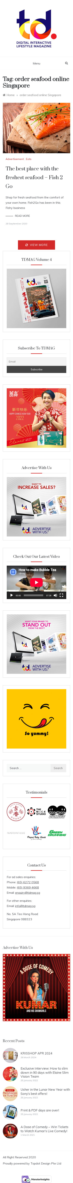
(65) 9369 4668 (28, 887)
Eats (28, 159)
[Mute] (55, 595)
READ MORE (22, 216)
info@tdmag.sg (25, 906)
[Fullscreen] (61, 595)
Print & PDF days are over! (40, 1110)
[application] (36, 582)
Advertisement (15, 159)
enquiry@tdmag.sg (27, 892)
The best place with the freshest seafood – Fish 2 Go (34, 178)
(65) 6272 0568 (28, 882)
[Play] (11, 595)
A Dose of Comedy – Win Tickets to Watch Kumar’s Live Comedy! (44, 1129)
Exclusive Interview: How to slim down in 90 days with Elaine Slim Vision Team (45, 1072)
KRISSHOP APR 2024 (36, 1053)
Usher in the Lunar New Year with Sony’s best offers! (45, 1091)
